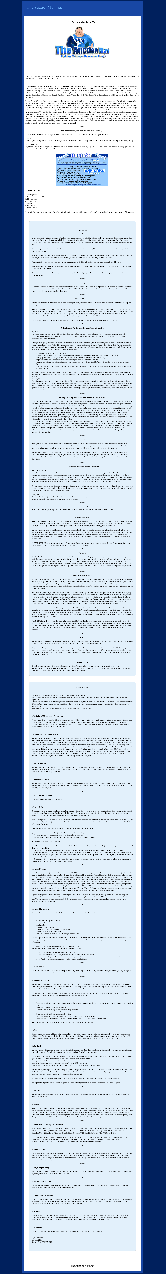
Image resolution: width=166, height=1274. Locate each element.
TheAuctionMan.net (44, 7)
